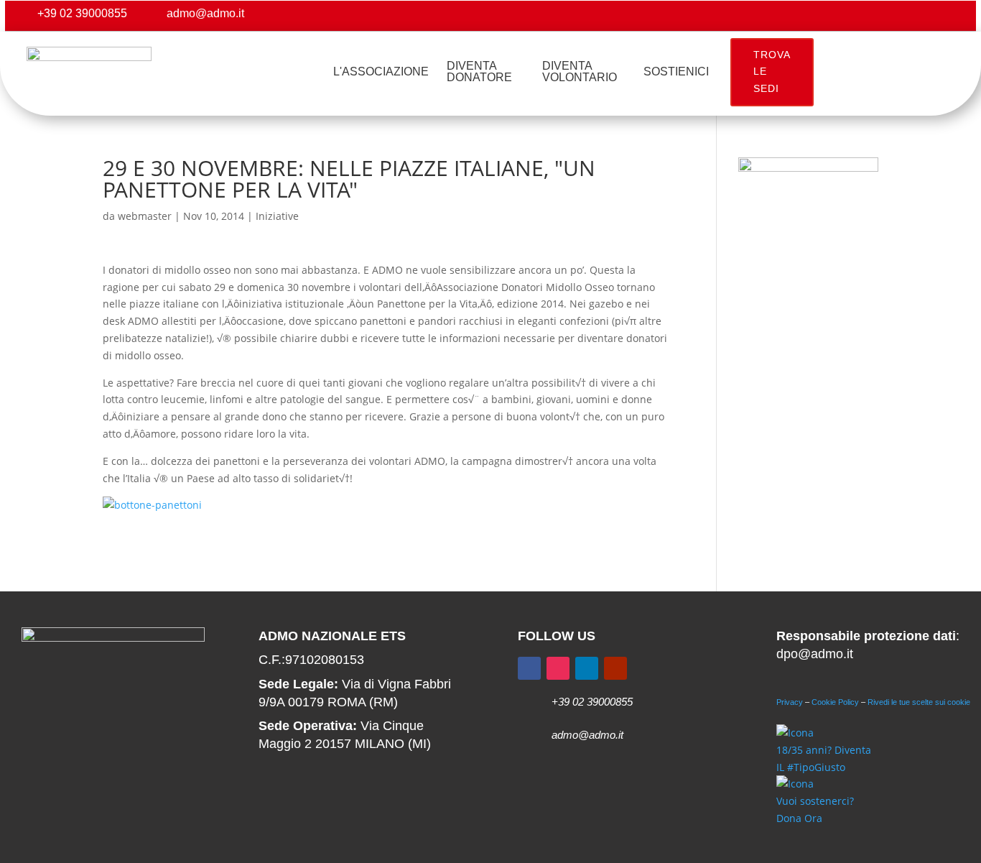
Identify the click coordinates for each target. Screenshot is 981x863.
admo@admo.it (205, 13)
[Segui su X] (892, 15)
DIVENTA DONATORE (479, 71)
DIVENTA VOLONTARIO (579, 71)
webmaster (145, 216)
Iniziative (277, 216)
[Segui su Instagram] (921, 15)
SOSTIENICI (676, 71)
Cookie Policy (835, 702)
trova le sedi (772, 72)
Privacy (789, 702)
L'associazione (381, 71)
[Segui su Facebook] (863, 15)
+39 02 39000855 (82, 13)
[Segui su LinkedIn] (586, 668)
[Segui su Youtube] (950, 15)
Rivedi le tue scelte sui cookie (919, 702)
